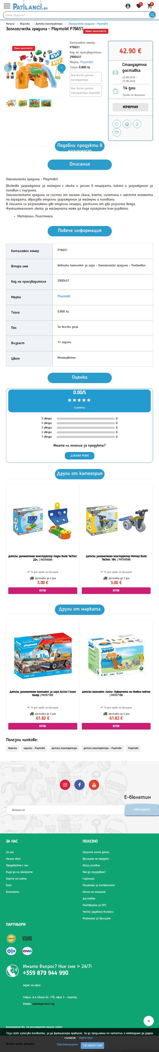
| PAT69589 (42, 558)
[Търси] (152, 15)
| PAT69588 (116, 558)
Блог (9, 885)
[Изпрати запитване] (117, 132)
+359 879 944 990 (45, 973)
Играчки (25, 24)
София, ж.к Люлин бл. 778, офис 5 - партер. (50, 997)
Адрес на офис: (32, 985)
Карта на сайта (16, 878)
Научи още (85, 1037)
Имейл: (38, 1004)
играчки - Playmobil (34, 748)
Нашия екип (13, 858)
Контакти (12, 892)
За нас (10, 852)
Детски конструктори (49, 24)
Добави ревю (79, 455)
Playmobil (86, 62)
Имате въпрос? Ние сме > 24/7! (57, 966)
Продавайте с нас (17, 865)
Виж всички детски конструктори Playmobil (85, 90)
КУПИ (42, 590)
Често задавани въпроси (98, 911)
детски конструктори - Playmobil (103, 748)
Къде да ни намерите (19, 872)
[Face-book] (79, 784)
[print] (127, 124)
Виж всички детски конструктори (82, 77)
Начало (10, 24)
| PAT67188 (116, 693)
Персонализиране (67, 1044)
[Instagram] (65, 784)
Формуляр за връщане (97, 918)
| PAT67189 (43, 693)
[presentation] (61, 68)
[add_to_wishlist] (117, 124)
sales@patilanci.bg (43, 1004)
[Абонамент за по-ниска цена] (137, 124)
